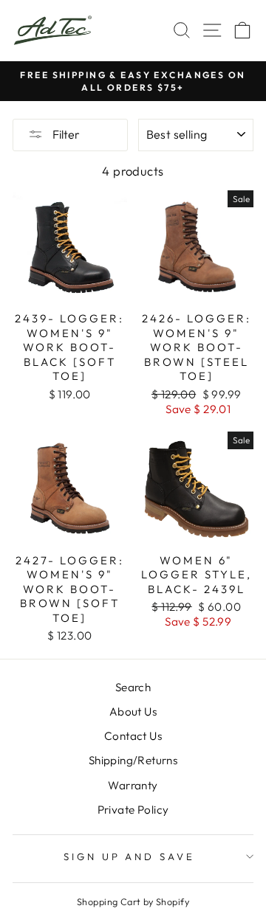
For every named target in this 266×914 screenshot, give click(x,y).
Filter (65, 134)
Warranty (132, 785)
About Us (133, 711)
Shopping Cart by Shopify (133, 901)
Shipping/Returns (133, 760)
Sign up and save (130, 856)
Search (133, 687)
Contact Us (133, 736)
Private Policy (133, 810)
